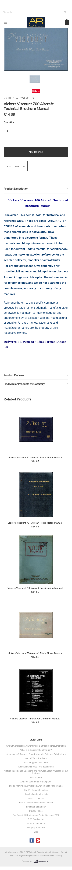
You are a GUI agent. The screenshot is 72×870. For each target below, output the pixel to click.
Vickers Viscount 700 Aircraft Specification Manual (35, 588)
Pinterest (38, 840)
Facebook (32, 840)
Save (37, 91)
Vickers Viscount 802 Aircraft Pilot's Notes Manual (35, 457)
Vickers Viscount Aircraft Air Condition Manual (35, 718)
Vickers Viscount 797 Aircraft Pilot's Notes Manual (35, 522)
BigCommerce (42, 861)
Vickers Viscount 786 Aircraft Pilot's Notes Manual (35, 653)
